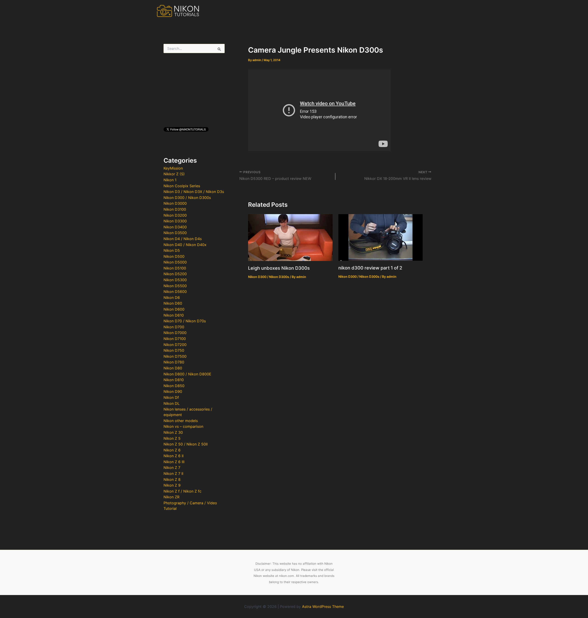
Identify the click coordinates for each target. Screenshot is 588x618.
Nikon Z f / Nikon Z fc (182, 491)
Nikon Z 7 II (173, 473)
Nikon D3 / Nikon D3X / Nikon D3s (194, 191)
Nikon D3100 (175, 209)
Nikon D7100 (175, 338)
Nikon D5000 (175, 262)
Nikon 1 (170, 180)
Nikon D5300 (175, 280)
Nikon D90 (173, 391)
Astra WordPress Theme (323, 606)
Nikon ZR (171, 497)
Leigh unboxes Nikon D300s (279, 268)
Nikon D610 (174, 315)
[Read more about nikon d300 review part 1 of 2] (380, 237)
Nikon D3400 (175, 227)
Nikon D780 (174, 362)
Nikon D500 (174, 256)
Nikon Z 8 (172, 479)
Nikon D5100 (175, 268)
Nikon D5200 (175, 274)
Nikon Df (171, 397)
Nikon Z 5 (172, 438)
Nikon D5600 (175, 291)
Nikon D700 (174, 327)
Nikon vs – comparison (183, 426)
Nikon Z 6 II (174, 456)
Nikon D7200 (175, 344)
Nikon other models (181, 420)
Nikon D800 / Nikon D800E (187, 374)
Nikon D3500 (175, 232)
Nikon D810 (174, 379)
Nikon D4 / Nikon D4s (183, 238)
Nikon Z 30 (173, 432)
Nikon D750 (174, 350)
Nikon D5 (172, 250)
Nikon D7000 (175, 332)
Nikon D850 (174, 385)
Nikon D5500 (175, 285)
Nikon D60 (173, 303)
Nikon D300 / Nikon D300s (187, 197)
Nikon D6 (172, 297)
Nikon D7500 (175, 356)
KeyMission (173, 168)
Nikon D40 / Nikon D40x (185, 244)
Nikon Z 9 (172, 485)
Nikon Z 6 (172, 450)
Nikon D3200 (175, 215)
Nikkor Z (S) (174, 174)
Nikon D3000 (175, 203)
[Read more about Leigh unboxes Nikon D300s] (290, 237)
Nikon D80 (173, 368)
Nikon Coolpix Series (182, 186)
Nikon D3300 (175, 221)
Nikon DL (172, 403)
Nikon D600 (174, 309)
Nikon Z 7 (172, 467)
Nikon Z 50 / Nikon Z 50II (186, 444)
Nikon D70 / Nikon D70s (185, 321)
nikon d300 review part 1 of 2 (370, 268)
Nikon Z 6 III (174, 461)
